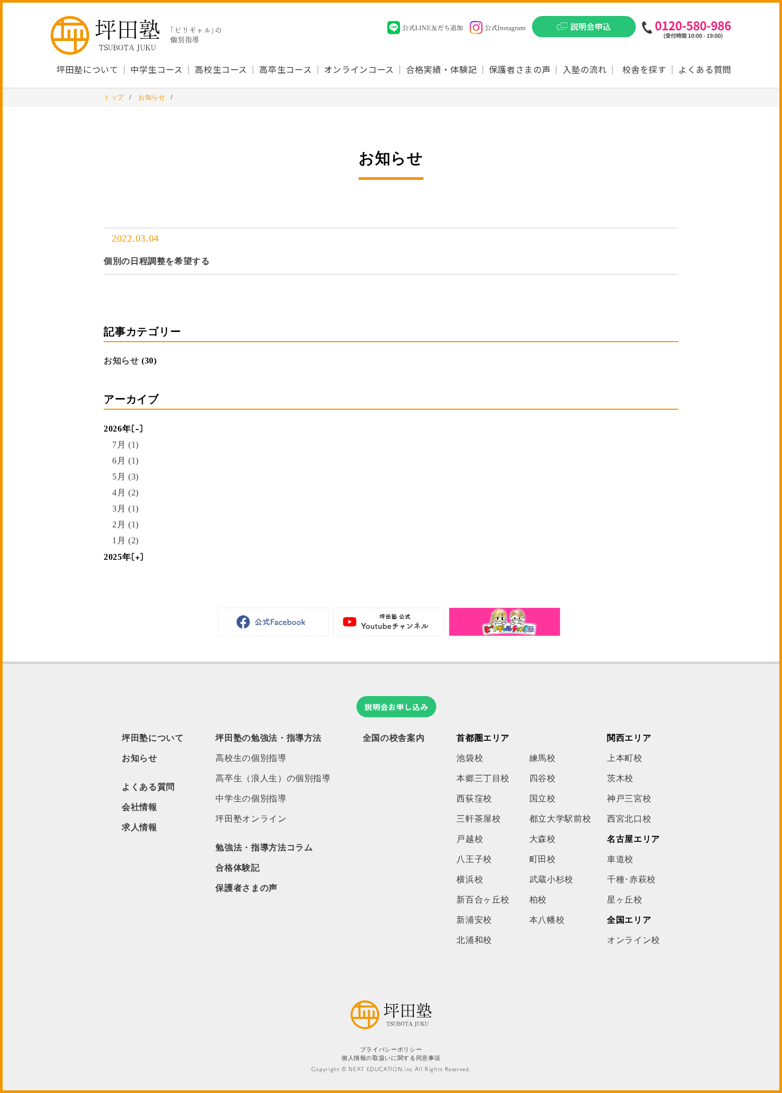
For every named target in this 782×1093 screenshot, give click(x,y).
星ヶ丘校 (625, 899)
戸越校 (469, 838)
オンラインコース (359, 69)
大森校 (542, 838)
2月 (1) (125, 524)
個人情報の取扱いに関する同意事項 (391, 1058)
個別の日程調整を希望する (157, 261)
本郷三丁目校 (483, 778)
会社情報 (139, 807)
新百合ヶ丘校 (483, 899)
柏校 (538, 899)
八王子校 (474, 859)
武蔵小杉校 (551, 879)
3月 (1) (125, 508)
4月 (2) (125, 492)
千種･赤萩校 (631, 879)
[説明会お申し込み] (584, 30)
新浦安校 (474, 919)
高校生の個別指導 (250, 758)
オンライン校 (633, 940)
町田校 (542, 859)
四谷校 (542, 778)
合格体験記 (237, 867)
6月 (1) (125, 460)
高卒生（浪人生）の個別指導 (272, 778)
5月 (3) (125, 476)
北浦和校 (474, 940)
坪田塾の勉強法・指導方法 (268, 737)
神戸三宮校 (629, 798)
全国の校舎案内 (394, 737)
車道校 (620, 859)
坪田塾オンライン (250, 818)
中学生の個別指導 (250, 798)
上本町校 (625, 758)
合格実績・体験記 (441, 69)
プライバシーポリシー (391, 1050)
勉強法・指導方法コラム (264, 847)
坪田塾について (153, 737)
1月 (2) (125, 540)
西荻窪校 (474, 798)
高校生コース (221, 69)
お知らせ (121, 360)
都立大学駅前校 (560, 818)
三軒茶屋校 (478, 818)
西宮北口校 (629, 818)
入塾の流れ (585, 69)
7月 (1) (125, 444)
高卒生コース (285, 69)
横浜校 (469, 879)
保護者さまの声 (520, 69)
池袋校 (469, 758)
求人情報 (139, 827)
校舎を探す (644, 69)
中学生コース (156, 69)
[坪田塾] (391, 1026)
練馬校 (542, 758)
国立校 (542, 798)
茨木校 (620, 778)
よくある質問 (704, 69)
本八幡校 (547, 919)
